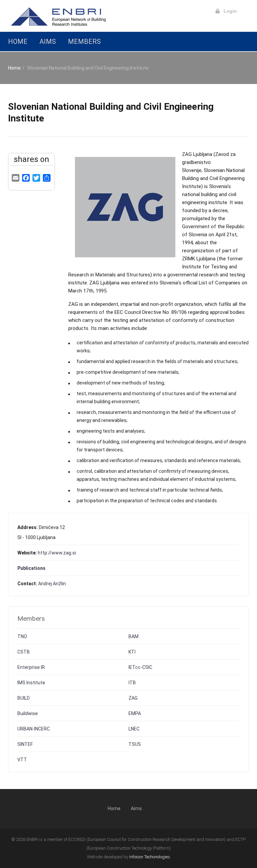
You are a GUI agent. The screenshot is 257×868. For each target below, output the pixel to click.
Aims (47, 41)
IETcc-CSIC (140, 667)
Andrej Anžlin (52, 583)
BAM (133, 636)
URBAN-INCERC (33, 728)
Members (84, 41)
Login (228, 11)
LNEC (134, 728)
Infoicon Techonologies (149, 856)
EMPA (134, 713)
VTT (22, 759)
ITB (132, 682)
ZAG (133, 698)
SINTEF (25, 744)
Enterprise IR (31, 667)
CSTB (23, 652)
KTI (132, 652)
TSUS (134, 744)
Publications (31, 568)
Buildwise (27, 713)
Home (17, 41)
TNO (22, 636)
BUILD (23, 698)
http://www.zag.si (57, 552)
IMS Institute (31, 682)
